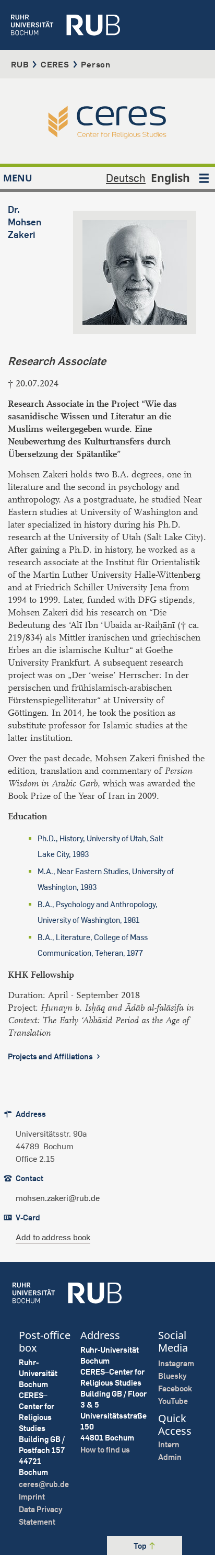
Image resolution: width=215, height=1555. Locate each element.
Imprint (32, 1497)
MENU (17, 177)
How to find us (105, 1450)
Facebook (175, 1388)
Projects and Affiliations (51, 1056)
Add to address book (53, 1237)
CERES (55, 64)
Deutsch (126, 178)
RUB (20, 64)
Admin (170, 1457)
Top (141, 1546)
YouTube (173, 1401)
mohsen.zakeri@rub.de (58, 1198)
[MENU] (204, 178)
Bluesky (172, 1376)
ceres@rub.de (44, 1484)
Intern (169, 1444)
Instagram (176, 1363)
